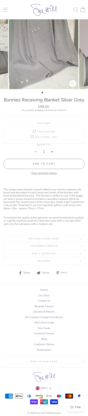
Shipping (39, 110)
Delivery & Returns (44, 238)
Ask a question (44, 253)
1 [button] (43, 93)
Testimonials (44, 350)
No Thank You (46, 137)
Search (44, 290)
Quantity (44, 145)
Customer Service (44, 246)
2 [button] (46, 93)
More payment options (44, 173)
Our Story (44, 295)
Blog (44, 339)
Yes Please (46, 131)
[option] (44, 54)
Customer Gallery (44, 344)
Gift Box (44, 123)
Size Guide (44, 328)
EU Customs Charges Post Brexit (44, 317)
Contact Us (44, 301)
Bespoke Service (44, 306)
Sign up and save (44, 361)
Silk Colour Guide (44, 322)
